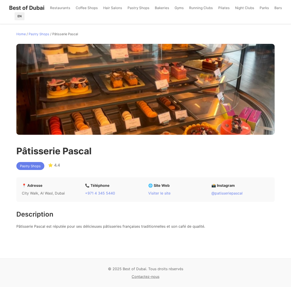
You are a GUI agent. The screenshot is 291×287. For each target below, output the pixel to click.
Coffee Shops (87, 8)
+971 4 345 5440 (100, 193)
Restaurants (60, 8)
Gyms (179, 8)
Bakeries (162, 8)
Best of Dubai (27, 8)
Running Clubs (201, 8)
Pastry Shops (138, 8)
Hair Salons (112, 8)
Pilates (224, 8)
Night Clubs (244, 8)
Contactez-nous (145, 276)
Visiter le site (159, 193)
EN (20, 16)
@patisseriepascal (227, 193)
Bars (278, 8)
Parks (264, 8)
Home (21, 34)
